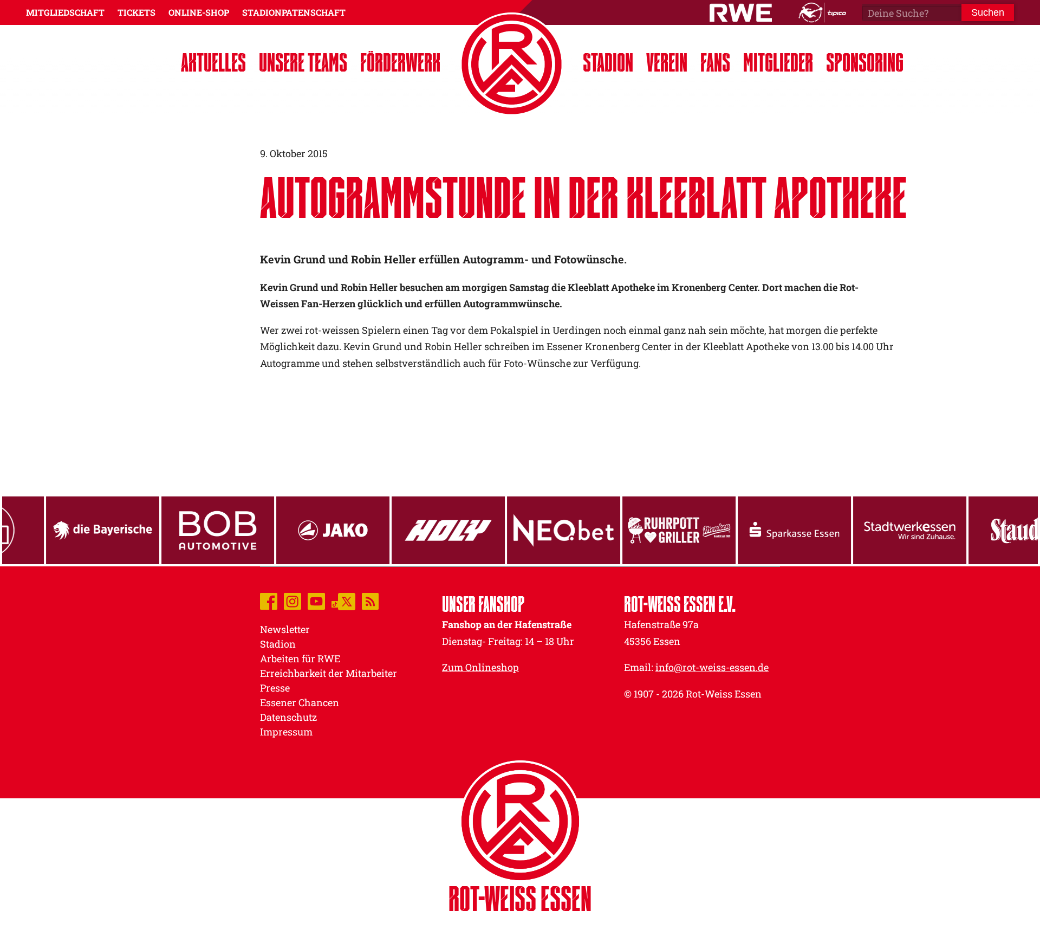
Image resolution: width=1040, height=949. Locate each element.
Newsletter (285, 629)
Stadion (608, 62)
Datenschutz (288, 717)
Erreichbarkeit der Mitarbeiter (328, 673)
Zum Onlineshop (480, 667)
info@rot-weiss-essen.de (712, 667)
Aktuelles (213, 62)
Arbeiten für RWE (300, 658)
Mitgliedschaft (65, 12)
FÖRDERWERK (400, 62)
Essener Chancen (299, 702)
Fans (715, 62)
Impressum (286, 731)
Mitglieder (778, 62)
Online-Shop (198, 12)
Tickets (136, 12)
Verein (666, 62)
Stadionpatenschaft (294, 12)
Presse (275, 687)
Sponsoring (864, 62)
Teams (303, 62)
